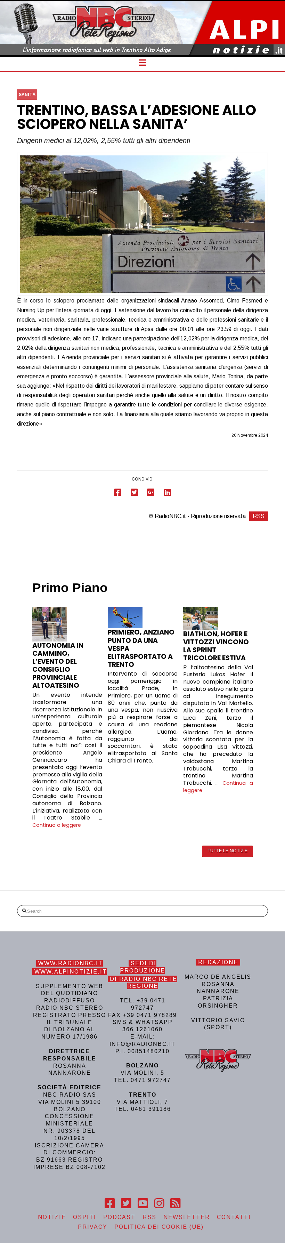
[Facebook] (110, 1203)
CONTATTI (234, 1217)
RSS (258, 516)
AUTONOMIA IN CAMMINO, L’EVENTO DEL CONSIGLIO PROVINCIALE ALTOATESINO (57, 665)
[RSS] (175, 1203)
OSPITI (84, 1217)
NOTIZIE (52, 1217)
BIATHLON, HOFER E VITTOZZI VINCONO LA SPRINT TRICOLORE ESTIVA (216, 646)
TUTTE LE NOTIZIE (227, 850)
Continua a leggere (56, 825)
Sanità (27, 94)
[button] (142, 62)
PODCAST (119, 1217)
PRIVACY (92, 1227)
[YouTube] (143, 1203)
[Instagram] (159, 1203)
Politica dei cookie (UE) (159, 1227)
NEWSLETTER (186, 1217)
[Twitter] (126, 1203)
